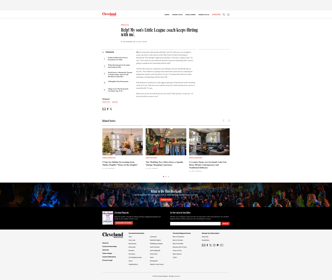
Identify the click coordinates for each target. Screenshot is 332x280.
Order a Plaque (107, 253)
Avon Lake (132, 240)
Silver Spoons (177, 254)
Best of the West (178, 244)
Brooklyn (131, 250)
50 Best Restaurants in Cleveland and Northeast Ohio (119, 66)
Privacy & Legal (107, 260)
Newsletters (205, 240)
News (167, 14)
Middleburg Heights (156, 244)
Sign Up (225, 224)
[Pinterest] (218, 245)
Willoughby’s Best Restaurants (118, 81)
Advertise (105, 250)
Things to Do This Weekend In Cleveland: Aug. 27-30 (118, 90)
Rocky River (153, 254)
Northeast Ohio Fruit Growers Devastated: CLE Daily (118, 59)
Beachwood (132, 244)
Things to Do (177, 14)
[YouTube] (221, 245)
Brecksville (132, 247)
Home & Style (203, 14)
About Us (105, 243)
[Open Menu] (228, 14)
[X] (210, 245)
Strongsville (154, 261)
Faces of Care (177, 250)
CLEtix (175, 257)
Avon (130, 237)
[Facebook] (207, 245)
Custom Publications (109, 257)
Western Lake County (157, 264)
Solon (152, 257)
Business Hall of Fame (180, 247)
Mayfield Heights (155, 240)
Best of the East (178, 240)
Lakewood (153, 237)
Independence (133, 264)
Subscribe (216, 14)
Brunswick (132, 254)
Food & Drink (190, 14)
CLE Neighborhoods (135, 257)
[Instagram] (214, 245)
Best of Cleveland (178, 237)
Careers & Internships (109, 246)
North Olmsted (154, 247)
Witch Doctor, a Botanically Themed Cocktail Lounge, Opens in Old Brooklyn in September (120, 74)
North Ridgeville (155, 250)
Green (130, 261)
